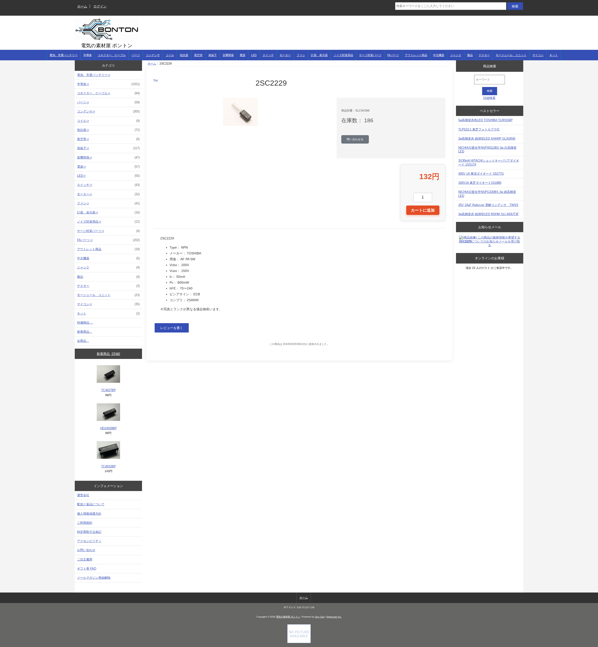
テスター (484, 55)
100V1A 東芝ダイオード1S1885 (479, 182)
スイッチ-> (108, 185)
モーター (285, 55)
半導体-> (108, 84)
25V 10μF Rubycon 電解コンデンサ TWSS (488, 205)
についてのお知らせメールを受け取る (489, 243)
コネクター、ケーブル (112, 55)
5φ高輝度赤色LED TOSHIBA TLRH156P (485, 120)
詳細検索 (489, 98)
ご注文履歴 (84, 559)
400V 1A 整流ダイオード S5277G (481, 173)
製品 (470, 55)
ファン (301, 55)
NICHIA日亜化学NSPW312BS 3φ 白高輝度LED (487, 149)
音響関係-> (108, 157)
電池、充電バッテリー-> (93, 75)
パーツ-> (108, 102)
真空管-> (108, 139)
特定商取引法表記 (89, 532)
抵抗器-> (108, 130)
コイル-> (108, 121)
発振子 (212, 55)
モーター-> (108, 194)
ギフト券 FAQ (86, 568)
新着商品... (84, 331)
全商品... (83, 341)
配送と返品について (90, 504)
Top (155, 80)
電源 (242, 55)
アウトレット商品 (416, 55)
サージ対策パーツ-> (108, 231)
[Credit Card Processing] (299, 641)
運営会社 (83, 495)
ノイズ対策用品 (343, 55)
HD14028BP (108, 428)
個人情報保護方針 (89, 513)
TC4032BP (108, 466)
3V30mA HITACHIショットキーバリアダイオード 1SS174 (488, 162)
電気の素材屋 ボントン (288, 616)
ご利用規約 (84, 522)
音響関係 (228, 55)
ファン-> (108, 203)
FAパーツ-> (108, 240)
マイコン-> (108, 304)
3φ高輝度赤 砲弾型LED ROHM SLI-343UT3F (488, 214)
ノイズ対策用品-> (108, 221)
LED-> (108, 175)
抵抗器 (184, 55)
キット (553, 55)
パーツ (136, 55)
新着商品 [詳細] (108, 354)
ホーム (82, 6)
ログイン (100, 6)
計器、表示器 (319, 55)
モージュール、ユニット (511, 55)
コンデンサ (153, 55)
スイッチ (268, 55)
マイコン (538, 55)
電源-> (108, 166)
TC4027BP (108, 390)
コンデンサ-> (108, 111)
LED (254, 55)
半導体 (87, 55)
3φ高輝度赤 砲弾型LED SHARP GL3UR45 (486, 138)
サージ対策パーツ (370, 55)
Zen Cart (319, 616)
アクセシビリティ (89, 541)
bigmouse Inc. (334, 616)
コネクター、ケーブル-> (108, 93)
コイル (170, 55)
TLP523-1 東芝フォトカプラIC (479, 129)
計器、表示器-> (108, 212)
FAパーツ (393, 55)
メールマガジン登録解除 (93, 577)
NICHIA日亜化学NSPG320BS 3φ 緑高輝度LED (487, 193)
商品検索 (489, 66)
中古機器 (438, 55)
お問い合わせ (86, 550)
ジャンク (455, 55)
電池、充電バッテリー (64, 55)
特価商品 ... (85, 322)
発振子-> (108, 148)
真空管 (198, 55)
